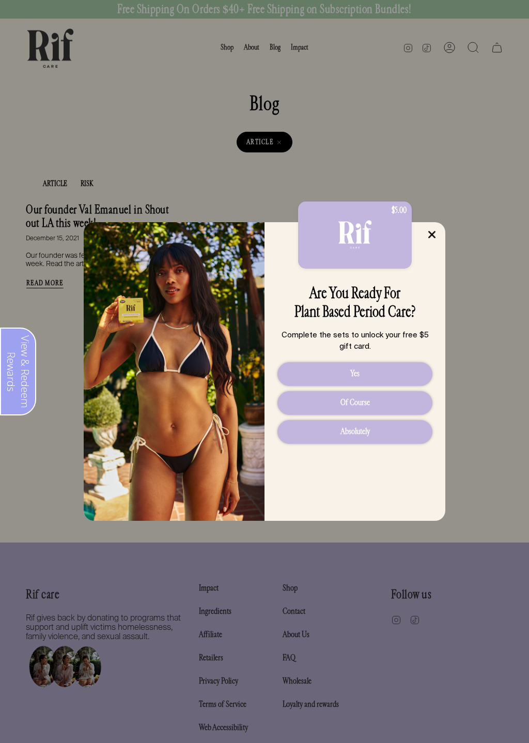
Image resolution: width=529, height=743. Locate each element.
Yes (355, 373)
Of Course (355, 402)
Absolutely (355, 431)
